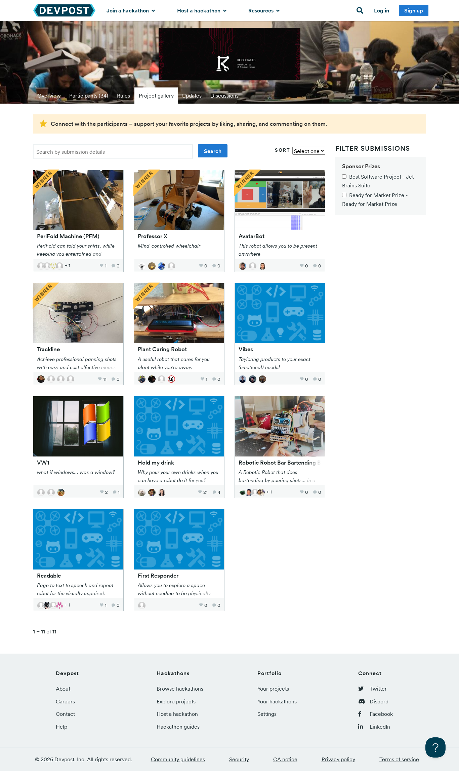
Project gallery (156, 95)
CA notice (285, 759)
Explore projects (176, 701)
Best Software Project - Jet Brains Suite (378, 181)
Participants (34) (88, 95)
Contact (65, 713)
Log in (381, 10)
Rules (123, 95)
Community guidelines (178, 759)
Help (61, 726)
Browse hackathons (180, 688)
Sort (282, 150)
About (63, 688)
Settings (267, 713)
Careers (65, 701)
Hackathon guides (178, 726)
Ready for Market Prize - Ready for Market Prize (375, 199)
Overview (49, 95)
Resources (261, 10)
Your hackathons (277, 701)
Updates (192, 95)
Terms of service (399, 759)
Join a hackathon (128, 10)
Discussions (224, 95)
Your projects (273, 688)
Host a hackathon (199, 10)
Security (239, 759)
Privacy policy (338, 759)
